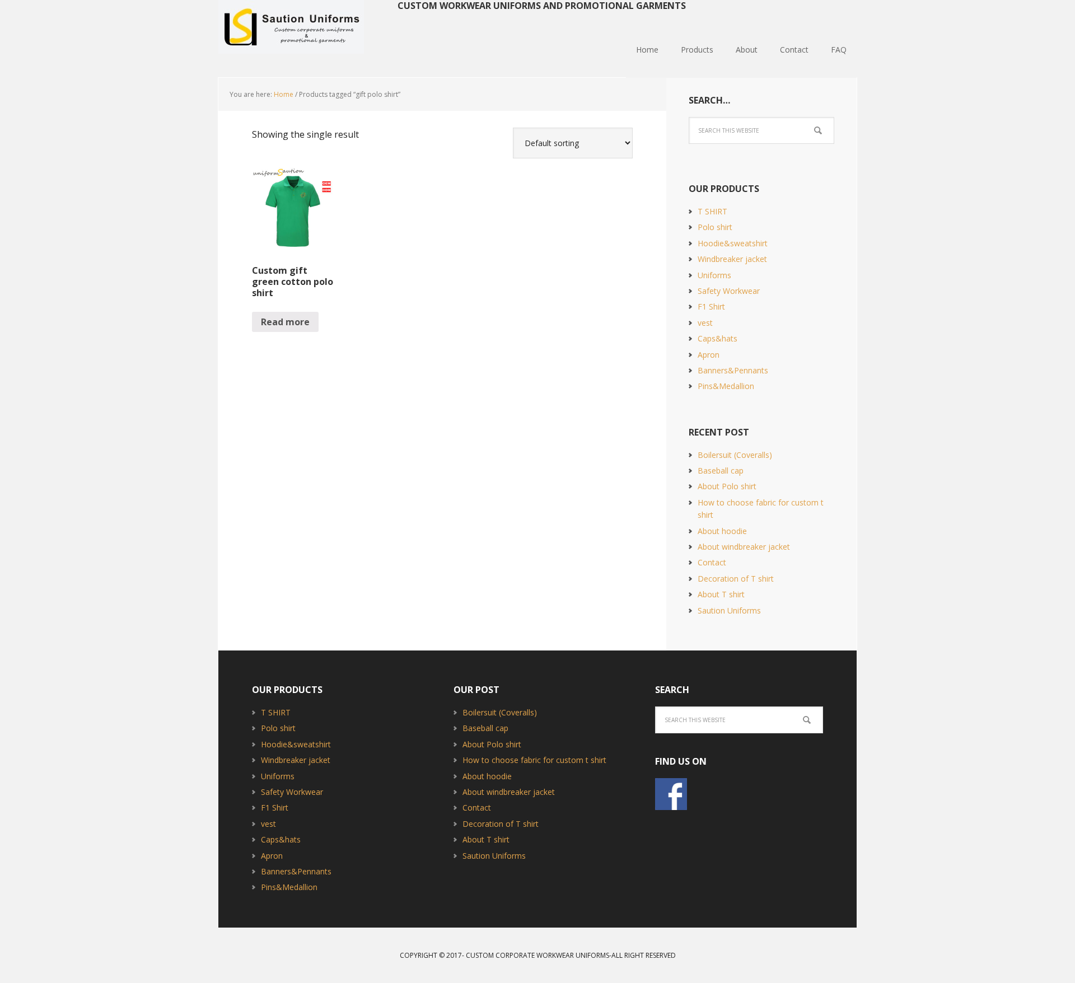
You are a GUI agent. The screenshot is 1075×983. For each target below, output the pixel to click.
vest (705, 322)
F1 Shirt (711, 306)
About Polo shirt (727, 486)
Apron (708, 354)
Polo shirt (715, 227)
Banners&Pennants (733, 370)
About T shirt (721, 594)
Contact (712, 562)
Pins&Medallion (726, 386)
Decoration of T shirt (736, 578)
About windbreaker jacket (744, 546)
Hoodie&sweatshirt (733, 243)
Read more (285, 322)
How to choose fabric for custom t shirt (534, 760)
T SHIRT (712, 211)
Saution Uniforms (291, 28)
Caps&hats (717, 338)
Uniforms (714, 275)
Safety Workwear (729, 290)
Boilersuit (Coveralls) (735, 455)
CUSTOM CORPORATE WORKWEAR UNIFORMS (537, 955)
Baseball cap (721, 470)
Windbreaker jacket (732, 259)
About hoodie (722, 531)
